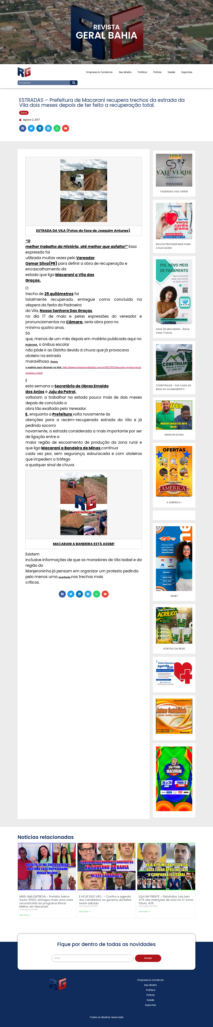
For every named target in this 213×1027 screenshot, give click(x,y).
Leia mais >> (25, 915)
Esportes (186, 72)
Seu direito (125, 72)
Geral (24, 112)
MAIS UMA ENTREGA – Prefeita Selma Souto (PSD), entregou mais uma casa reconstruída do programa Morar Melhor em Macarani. (46, 902)
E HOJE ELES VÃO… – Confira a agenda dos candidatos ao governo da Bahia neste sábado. (105, 900)
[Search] (73, 82)
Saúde (171, 72)
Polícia (157, 72)
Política (142, 72)
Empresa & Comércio (99, 72)
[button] (22, 128)
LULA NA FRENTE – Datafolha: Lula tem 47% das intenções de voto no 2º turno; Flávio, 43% (166, 900)
